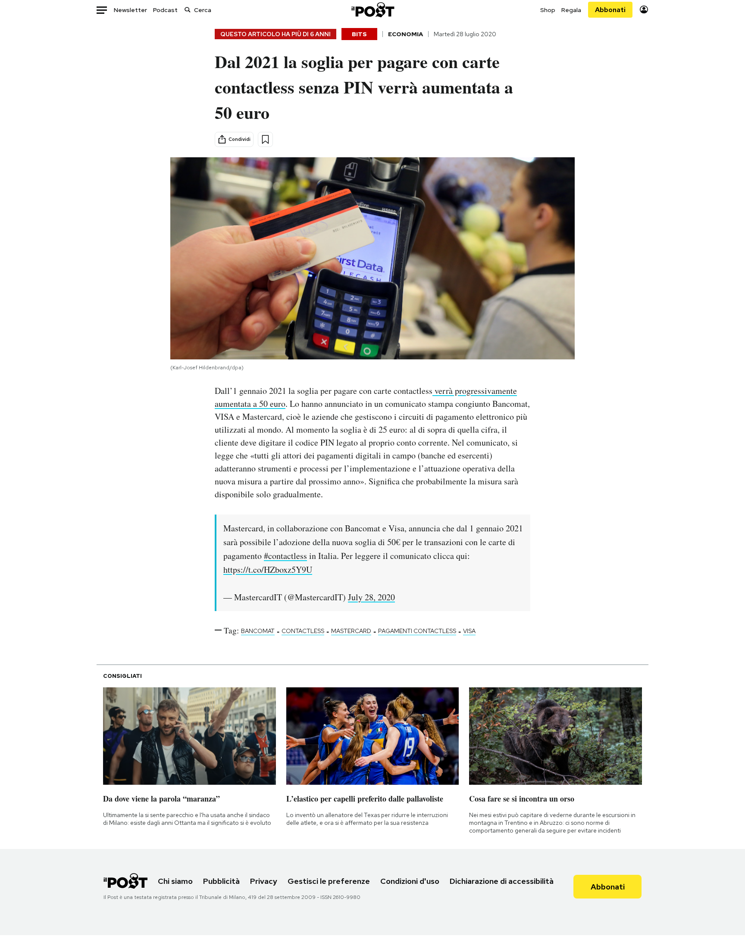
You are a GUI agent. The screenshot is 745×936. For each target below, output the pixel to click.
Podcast (165, 10)
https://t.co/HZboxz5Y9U (267, 569)
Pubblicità (221, 881)
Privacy (263, 881)
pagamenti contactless (417, 631)
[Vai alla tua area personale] (643, 9)
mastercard (351, 631)
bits (359, 34)
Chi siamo (175, 881)
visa (469, 631)
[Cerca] (188, 9)
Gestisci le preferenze (329, 881)
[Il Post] (372, 9)
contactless (303, 631)
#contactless (285, 556)
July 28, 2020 (371, 597)
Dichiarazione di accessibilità (502, 881)
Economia (405, 34)
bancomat (258, 631)
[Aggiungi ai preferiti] (265, 139)
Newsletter (130, 10)
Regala (571, 10)
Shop (547, 10)
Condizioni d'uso (409, 881)
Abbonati (610, 9)
